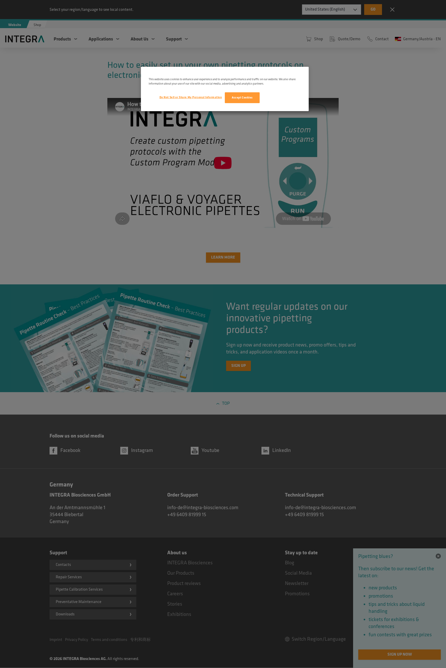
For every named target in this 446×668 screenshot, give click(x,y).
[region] (225, 89)
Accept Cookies (242, 97)
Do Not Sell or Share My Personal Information (191, 97)
